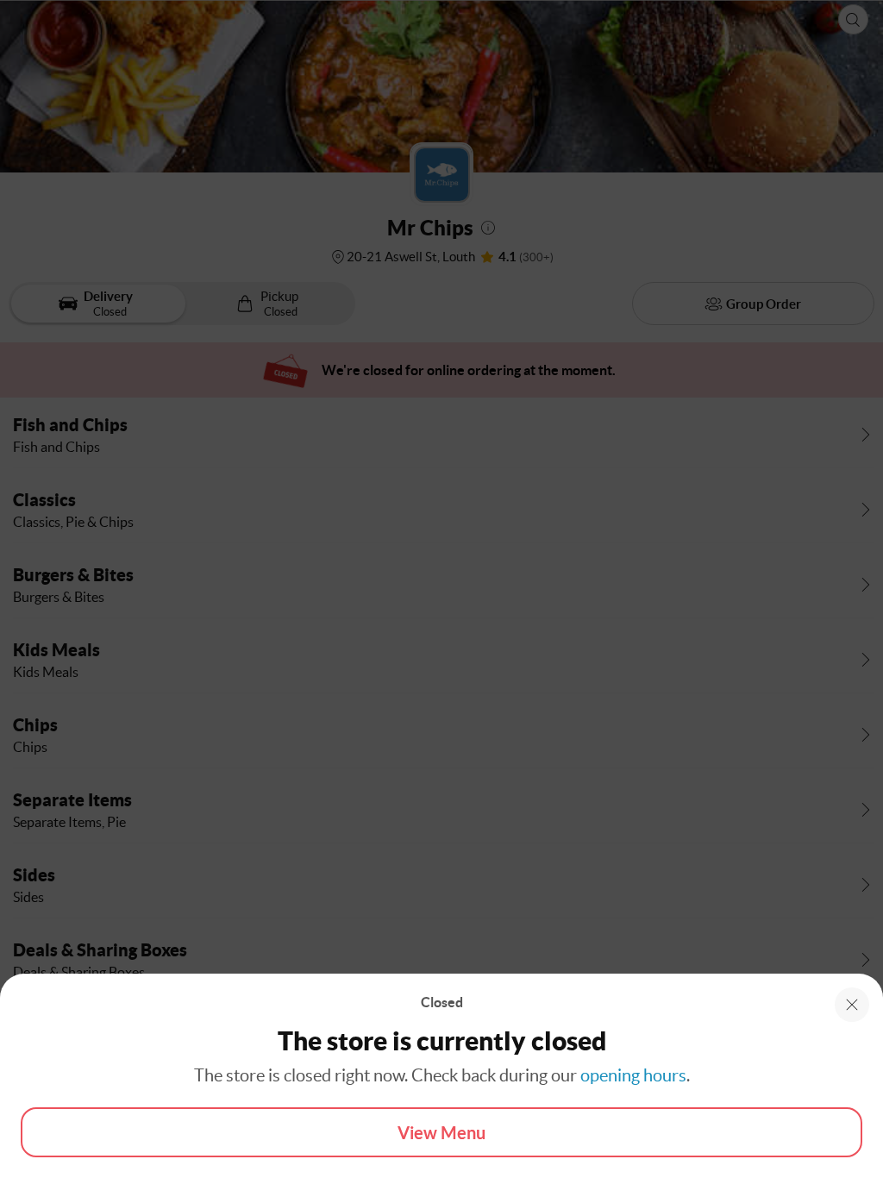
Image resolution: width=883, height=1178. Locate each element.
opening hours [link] (633, 1075)
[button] (852, 1004)
